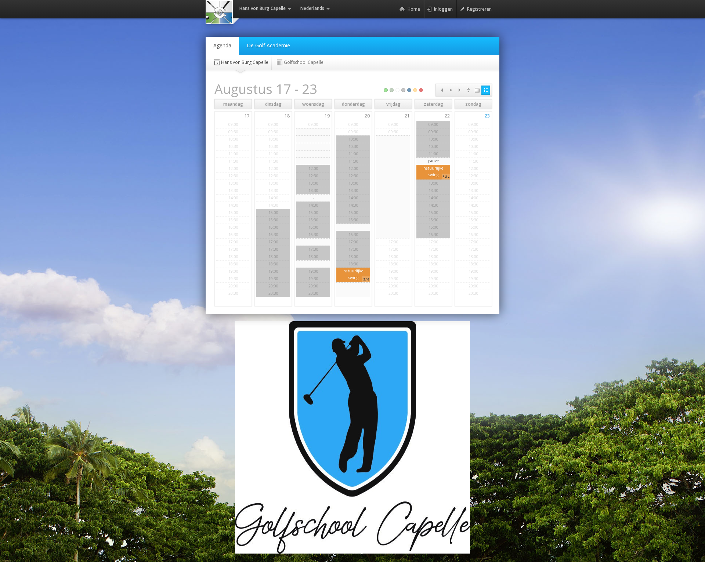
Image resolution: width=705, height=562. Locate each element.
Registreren (479, 9)
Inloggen (443, 9)
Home (414, 9)
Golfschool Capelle (303, 62)
